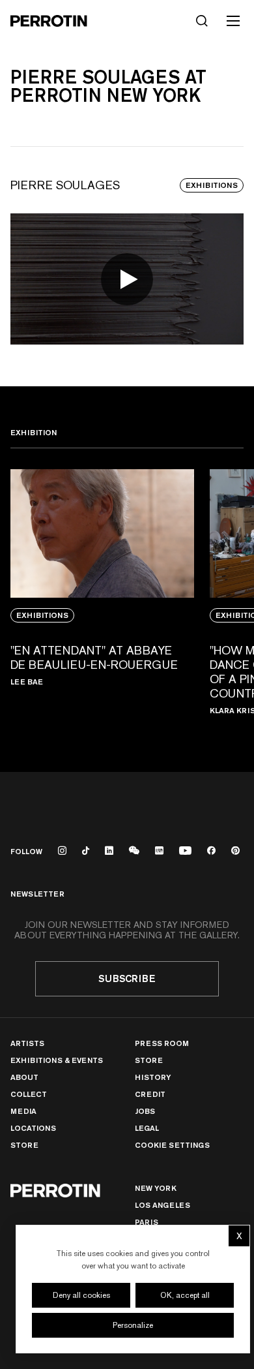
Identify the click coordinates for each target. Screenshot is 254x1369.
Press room (162, 1043)
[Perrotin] (48, 21)
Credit (150, 1094)
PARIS (146, 1222)
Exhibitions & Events (56, 1060)
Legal (147, 1128)
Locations (33, 1128)
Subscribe (127, 978)
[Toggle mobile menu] (233, 20)
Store (24, 1145)
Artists (27, 1043)
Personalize (133, 1325)
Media (23, 1111)
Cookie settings (172, 1145)
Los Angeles (162, 1205)
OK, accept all (185, 1295)
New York (155, 1188)
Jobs (145, 1111)
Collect (28, 1094)
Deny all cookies (81, 1295)
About (24, 1077)
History (153, 1077)
